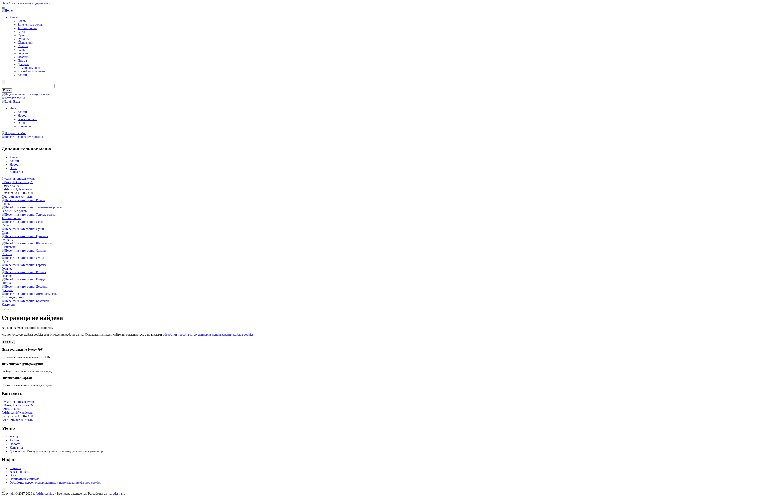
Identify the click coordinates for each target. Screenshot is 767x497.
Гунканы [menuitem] (24, 39)
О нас (13, 168)
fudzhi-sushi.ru (45, 493)
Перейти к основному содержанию (26, 3)
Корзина (15, 468)
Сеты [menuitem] (21, 31)
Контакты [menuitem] (24, 126)
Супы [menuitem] (21, 49)
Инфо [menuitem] (13, 108)
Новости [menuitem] (23, 115)
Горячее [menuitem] (23, 53)
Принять (8, 341)
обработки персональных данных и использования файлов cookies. (208, 334)
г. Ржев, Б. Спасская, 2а (17, 182)
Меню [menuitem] (14, 17)
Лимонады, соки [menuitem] (29, 67)
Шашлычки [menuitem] (25, 42)
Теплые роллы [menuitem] (27, 28)
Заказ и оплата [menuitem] (27, 119)
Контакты (16, 171)
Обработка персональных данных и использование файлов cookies (55, 482)
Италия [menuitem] (23, 57)
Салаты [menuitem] (23, 46)
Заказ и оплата (19, 471)
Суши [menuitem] (22, 35)
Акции (14, 161)
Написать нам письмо (24, 479)
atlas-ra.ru (119, 493)
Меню (14, 157)
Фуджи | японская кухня (18, 178)
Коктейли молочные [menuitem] (31, 71)
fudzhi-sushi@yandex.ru (17, 189)
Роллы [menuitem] (22, 21)
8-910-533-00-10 (12, 185)
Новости (15, 164)
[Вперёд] (7, 309)
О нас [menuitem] (21, 122)
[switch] (3, 8)
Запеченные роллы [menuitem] (30, 24)
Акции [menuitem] (22, 75)
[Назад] (3, 309)
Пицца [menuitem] (22, 60)
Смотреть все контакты (17, 196)
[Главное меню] (3, 141)
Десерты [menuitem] (23, 64)
